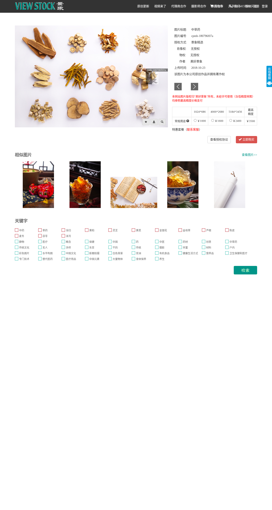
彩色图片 (24, 253)
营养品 (210, 253)
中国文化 (71, 253)
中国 (115, 241)
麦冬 (21, 236)
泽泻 (68, 236)
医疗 (45, 241)
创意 (208, 241)
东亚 (91, 247)
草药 (45, 230)
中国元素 (94, 259)
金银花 (163, 230)
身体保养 (141, 259)
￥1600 (218, 120)
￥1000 (201, 120)
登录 (265, 6)
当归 (68, 230)
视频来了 (160, 6)
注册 (256, 6)
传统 (138, 247)
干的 (115, 247)
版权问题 (251, 6)
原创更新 (143, 6)
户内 (232, 247)
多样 (68, 247)
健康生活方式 (190, 253)
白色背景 (118, 253)
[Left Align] (146, 122)
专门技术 (24, 259)
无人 (45, 247)
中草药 (233, 241)
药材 (185, 241)
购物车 (218, 6)
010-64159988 (241, 6)
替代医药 (47, 259)
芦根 (208, 230)
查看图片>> (249, 154)
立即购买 (248, 139)
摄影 (161, 247)
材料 (208, 247)
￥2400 (236, 120)
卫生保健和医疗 (238, 253)
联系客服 (193, 129)
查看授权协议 (219, 139)
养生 (161, 259)
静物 (21, 241)
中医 (161, 241)
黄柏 (91, 230)
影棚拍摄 (94, 253)
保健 (91, 241)
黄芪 (138, 230)
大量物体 (118, 259)
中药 (21, 230)
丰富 (185, 247)
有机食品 (164, 253)
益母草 (186, 230)
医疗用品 (71, 259)
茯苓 (45, 236)
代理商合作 (178, 6)
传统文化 (24, 247)
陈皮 (232, 230)
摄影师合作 (198, 6)
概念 (68, 241)
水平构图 (47, 253)
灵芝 (115, 230)
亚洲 (138, 253)
